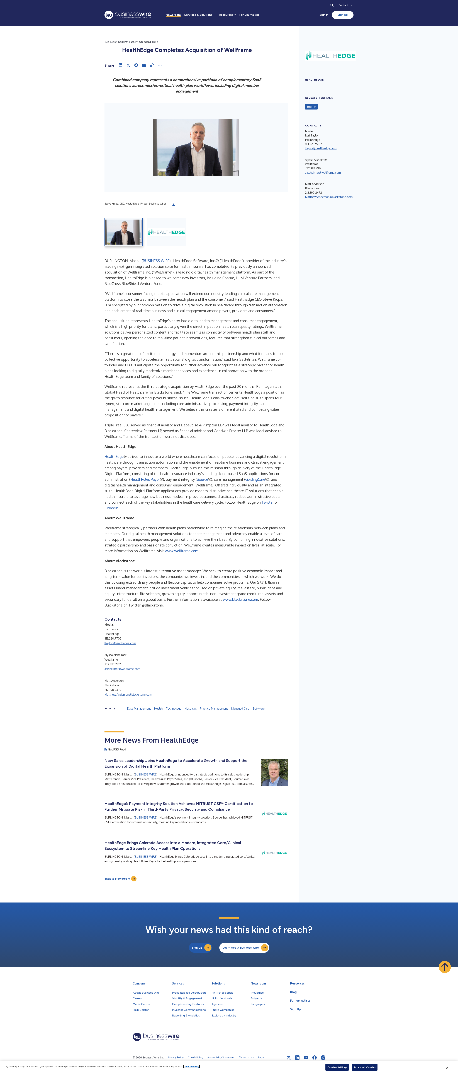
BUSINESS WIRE (156, 260)
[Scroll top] (445, 967)
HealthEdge (114, 456)
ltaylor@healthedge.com (120, 643)
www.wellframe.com (181, 550)
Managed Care (240, 708)
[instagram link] (323, 1057)
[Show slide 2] (166, 232)
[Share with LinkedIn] (120, 65)
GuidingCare (255, 479)
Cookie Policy (191, 1066)
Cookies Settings (337, 1067)
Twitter (268, 502)
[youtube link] (306, 1057)
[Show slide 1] (123, 232)
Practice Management (214, 708)
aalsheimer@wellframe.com (122, 669)
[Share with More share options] (160, 65)
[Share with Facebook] (136, 65)
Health (158, 708)
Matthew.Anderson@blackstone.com (128, 694)
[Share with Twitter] (128, 65)
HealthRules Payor (145, 479)
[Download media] (174, 204)
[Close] (447, 1067)
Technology (173, 708)
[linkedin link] (297, 1057)
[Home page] (127, 15)
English (311, 106)
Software (259, 708)
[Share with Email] (144, 65)
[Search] (332, 5)
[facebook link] (314, 1057)
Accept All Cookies (365, 1067)
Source (202, 479)
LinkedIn (111, 508)
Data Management (139, 708)
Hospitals (190, 708)
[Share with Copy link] (152, 65)
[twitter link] (289, 1058)
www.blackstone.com (240, 599)
